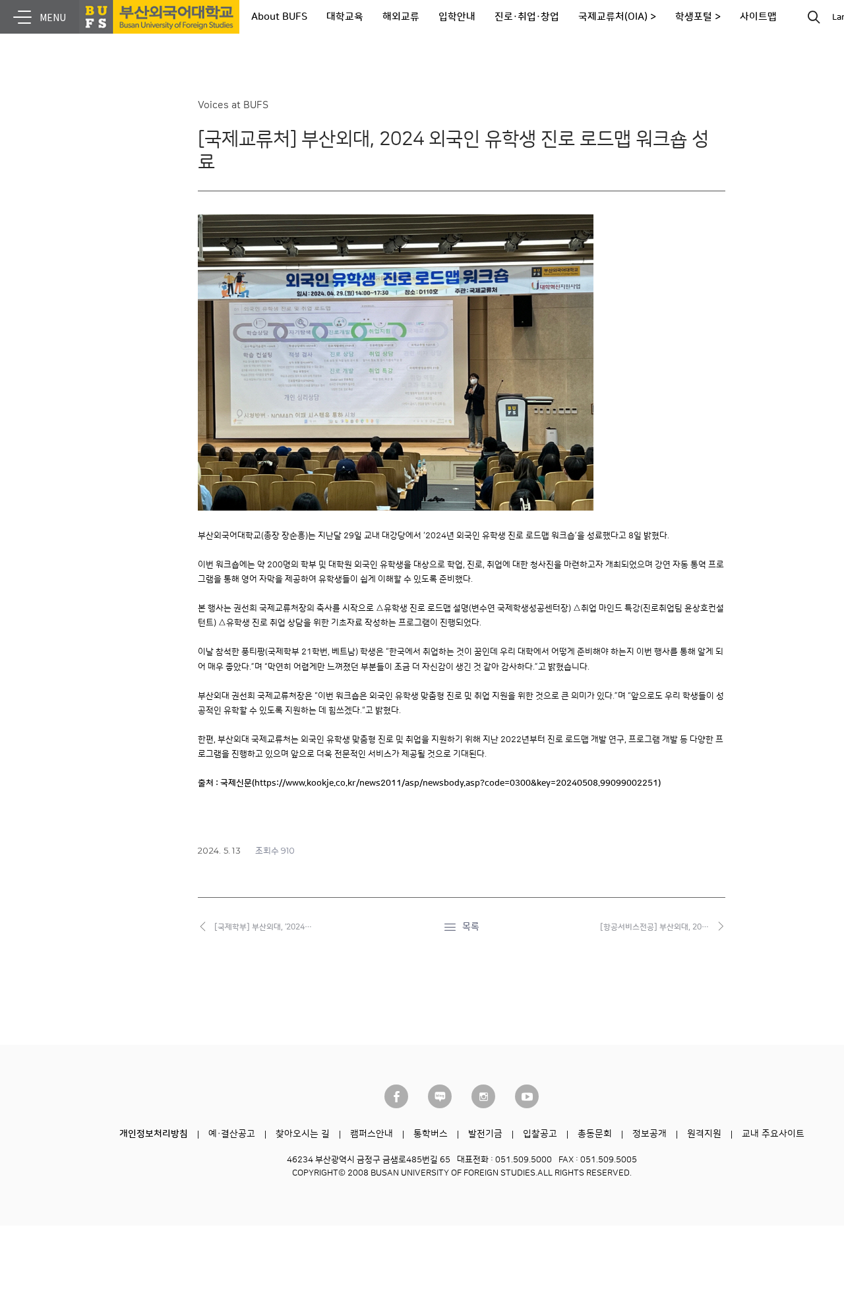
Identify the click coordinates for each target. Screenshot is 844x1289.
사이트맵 (758, 16)
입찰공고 (540, 1134)
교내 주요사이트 (773, 1134)
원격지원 (704, 1134)
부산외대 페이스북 (396, 1096)
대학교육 (344, 16)
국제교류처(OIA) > (617, 16)
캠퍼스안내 (371, 1134)
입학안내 (456, 16)
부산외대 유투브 (527, 1096)
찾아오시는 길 (303, 1134)
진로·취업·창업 (527, 16)
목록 (470, 927)
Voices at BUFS (233, 105)
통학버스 (430, 1134)
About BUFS (279, 16)
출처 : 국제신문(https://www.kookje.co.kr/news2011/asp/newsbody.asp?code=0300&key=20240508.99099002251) (429, 783)
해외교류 (400, 16)
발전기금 (485, 1134)
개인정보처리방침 (153, 1134)
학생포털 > (698, 16)
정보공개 (649, 1134)
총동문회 (595, 1134)
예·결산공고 (231, 1134)
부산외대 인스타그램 (483, 1096)
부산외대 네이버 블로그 (440, 1096)
